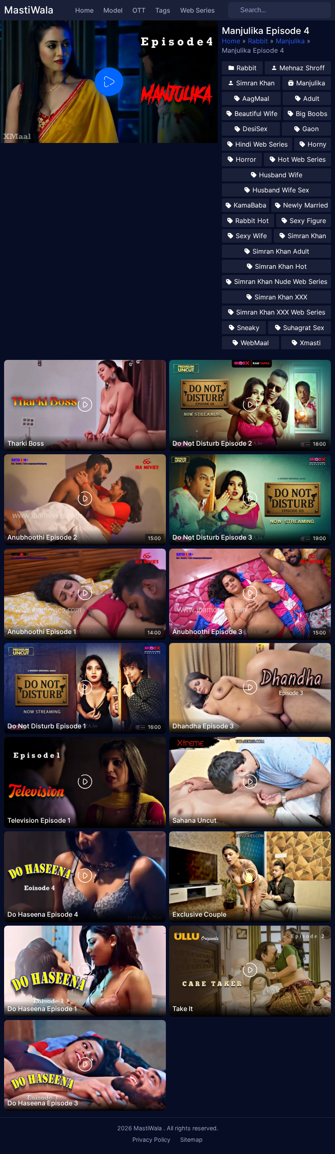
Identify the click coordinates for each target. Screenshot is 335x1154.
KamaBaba (250, 205)
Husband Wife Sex (280, 190)
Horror (246, 159)
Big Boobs (311, 113)
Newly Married (305, 205)
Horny (317, 144)
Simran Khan (255, 83)
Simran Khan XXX (281, 297)
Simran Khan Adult (280, 251)
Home (231, 41)
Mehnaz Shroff (302, 68)
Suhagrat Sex (303, 328)
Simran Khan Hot (281, 266)
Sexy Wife (251, 236)
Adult (311, 98)
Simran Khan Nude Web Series (280, 281)
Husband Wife (280, 175)
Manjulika (290, 41)
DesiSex (255, 129)
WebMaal (255, 343)
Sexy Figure (308, 221)
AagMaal (255, 98)
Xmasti (310, 343)
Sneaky (248, 328)
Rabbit (258, 41)
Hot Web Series (302, 159)
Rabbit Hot (252, 221)
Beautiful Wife (255, 113)
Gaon (310, 129)
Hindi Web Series (261, 144)
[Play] (109, 81)
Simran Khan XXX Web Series (280, 312)
